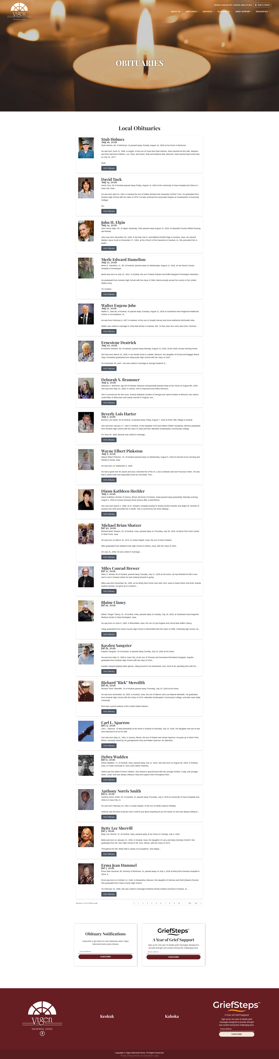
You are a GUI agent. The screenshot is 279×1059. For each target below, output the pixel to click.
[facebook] (42, 1033)
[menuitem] (176, 12)
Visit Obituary (109, 168)
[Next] (201, 903)
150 (189, 903)
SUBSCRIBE (105, 957)
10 (179, 903)
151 (196, 903)
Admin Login (153, 1056)
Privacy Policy (127, 1056)
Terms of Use (140, 1056)
